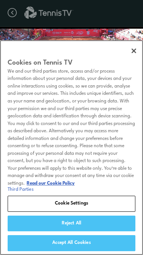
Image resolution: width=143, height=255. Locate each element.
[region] (71, 147)
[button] (10, 37)
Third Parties (21, 189)
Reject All (71, 223)
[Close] (133, 50)
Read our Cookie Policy (51, 183)
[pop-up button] (115, 37)
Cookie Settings (71, 203)
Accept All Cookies (71, 242)
